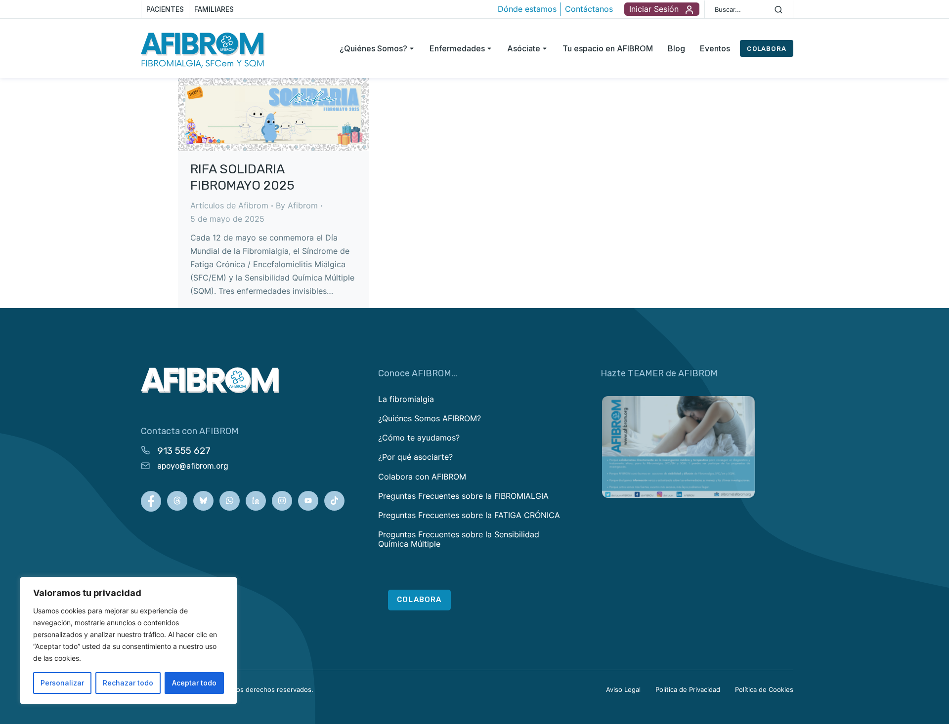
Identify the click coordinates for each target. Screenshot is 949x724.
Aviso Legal (623, 689)
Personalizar (62, 683)
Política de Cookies (764, 689)
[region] (128, 640)
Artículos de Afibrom (229, 205)
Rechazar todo (128, 683)
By (297, 205)
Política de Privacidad (687, 689)
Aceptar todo (194, 683)
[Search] (778, 9)
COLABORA (766, 48)
